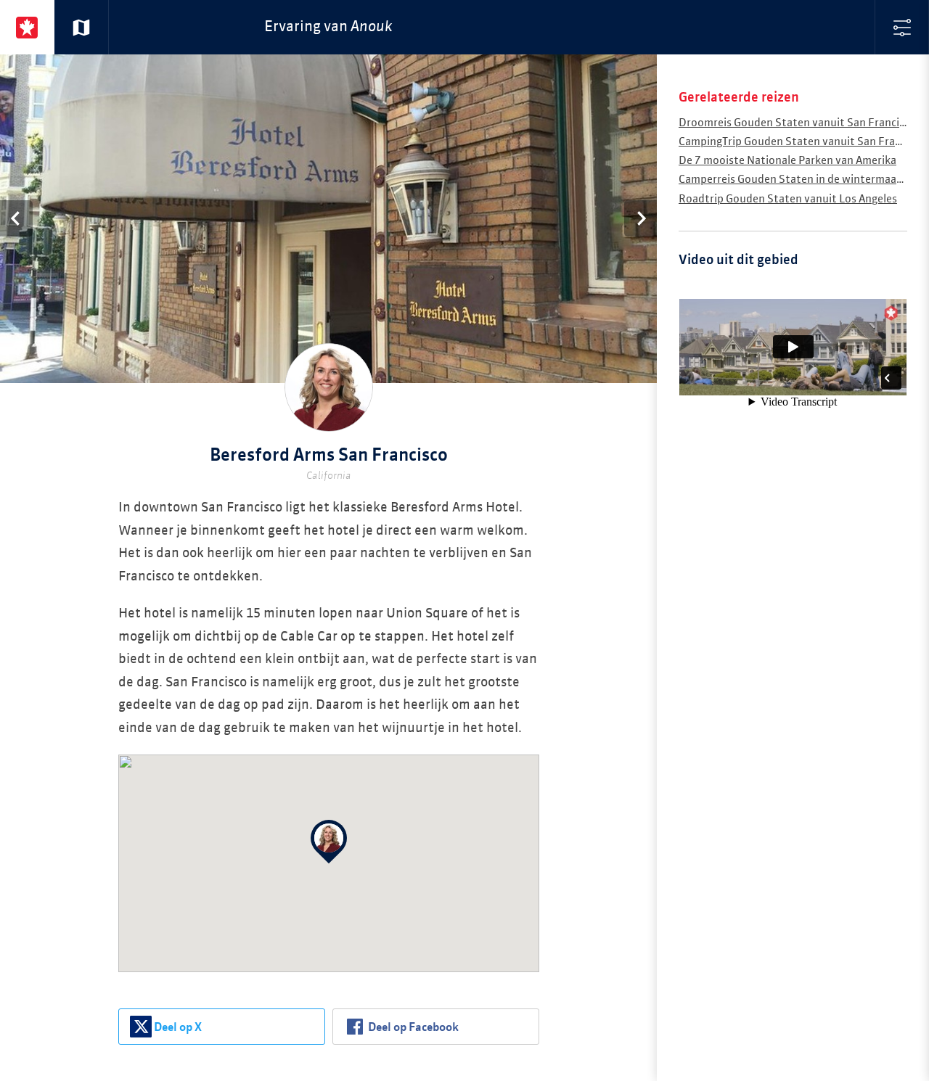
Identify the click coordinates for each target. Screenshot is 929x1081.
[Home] (27, 27)
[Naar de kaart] (81, 27)
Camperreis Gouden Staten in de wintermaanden (800, 179)
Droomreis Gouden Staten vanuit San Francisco (797, 123)
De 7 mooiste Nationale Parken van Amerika (787, 160)
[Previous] (16, 218)
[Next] (640, 218)
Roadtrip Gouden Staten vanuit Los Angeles (788, 199)
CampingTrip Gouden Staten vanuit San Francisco (802, 141)
